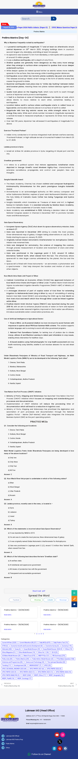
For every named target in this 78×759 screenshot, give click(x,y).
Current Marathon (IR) (28, 642)
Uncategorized (20, 665)
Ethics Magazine (9, 652)
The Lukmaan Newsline (56, 662)
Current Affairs (9, 642)
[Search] (53, 19)
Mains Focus (29, 655)
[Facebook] (65, 748)
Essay (18, 649)
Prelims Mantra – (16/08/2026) (56, 624)
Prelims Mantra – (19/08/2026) (56, 610)
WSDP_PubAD (8, 678)
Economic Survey (52, 646)
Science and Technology (35, 662)
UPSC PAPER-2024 (27, 672)
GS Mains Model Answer (11, 655)
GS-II (55, 652)
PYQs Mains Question (65, 659)
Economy (67, 646)
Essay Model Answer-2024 (52, 649)
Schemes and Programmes (12, 662)
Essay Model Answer (32, 649)
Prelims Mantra (39, 32)
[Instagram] (62, 734)
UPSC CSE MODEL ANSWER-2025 (14, 668)
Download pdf (39, 591)
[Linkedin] (54, 748)
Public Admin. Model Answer (43, 659)
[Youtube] (57, 734)
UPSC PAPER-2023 (9, 672)
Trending (6, 665)
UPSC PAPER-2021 (37, 668)
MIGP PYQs (43, 655)
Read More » (8, 615)
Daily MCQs (45, 642)
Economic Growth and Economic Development (27, 646)
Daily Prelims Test (61, 642)
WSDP (27, 675)
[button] (39, 12)
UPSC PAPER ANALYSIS (11, 675)
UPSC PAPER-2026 (63, 672)
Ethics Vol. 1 (43, 652)
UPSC (47, 665)
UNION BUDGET (35, 665)
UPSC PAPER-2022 (54, 668)
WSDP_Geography (56, 675)
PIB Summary (58, 655)
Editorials (7, 649)
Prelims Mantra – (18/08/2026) (16, 624)
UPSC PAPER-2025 (45, 672)
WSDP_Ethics (40, 675)
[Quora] (59, 748)
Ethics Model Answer (27, 652)
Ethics (68, 649)
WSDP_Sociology (24, 678)
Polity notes (7, 659)
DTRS (5, 646)
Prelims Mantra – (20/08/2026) (16, 610)
